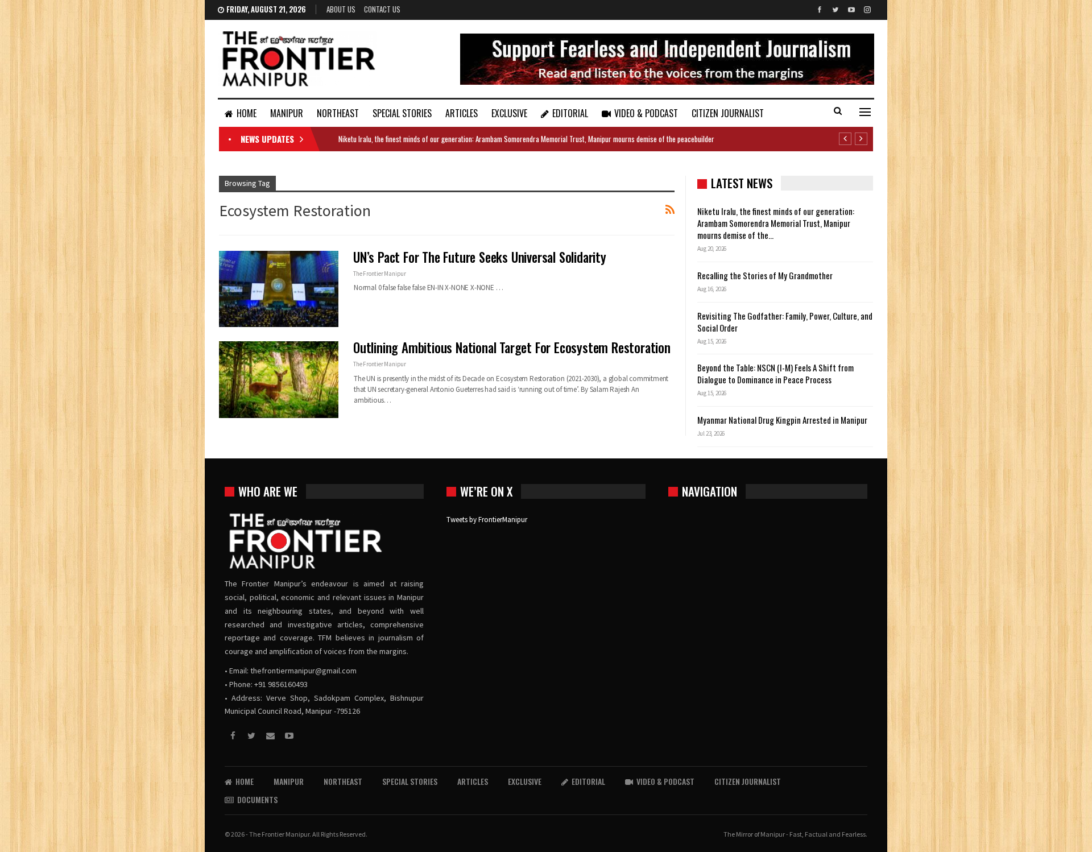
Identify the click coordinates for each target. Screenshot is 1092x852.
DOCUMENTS (257, 799)
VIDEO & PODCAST (646, 113)
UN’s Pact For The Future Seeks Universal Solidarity (479, 257)
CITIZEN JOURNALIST (728, 113)
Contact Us (382, 9)
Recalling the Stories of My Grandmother (765, 275)
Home (247, 113)
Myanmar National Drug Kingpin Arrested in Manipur (782, 419)
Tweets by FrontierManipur (486, 519)
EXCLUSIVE (509, 113)
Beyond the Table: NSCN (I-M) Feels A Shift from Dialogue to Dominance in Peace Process (775, 373)
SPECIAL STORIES (402, 113)
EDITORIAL (570, 113)
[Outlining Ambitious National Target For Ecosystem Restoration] (278, 379)
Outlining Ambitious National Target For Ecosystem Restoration (512, 347)
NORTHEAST (338, 113)
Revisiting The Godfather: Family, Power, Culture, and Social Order (784, 321)
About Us (340, 9)
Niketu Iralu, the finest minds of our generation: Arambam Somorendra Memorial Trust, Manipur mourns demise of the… (775, 223)
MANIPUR (286, 113)
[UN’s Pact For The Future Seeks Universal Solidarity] (278, 289)
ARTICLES (461, 113)
